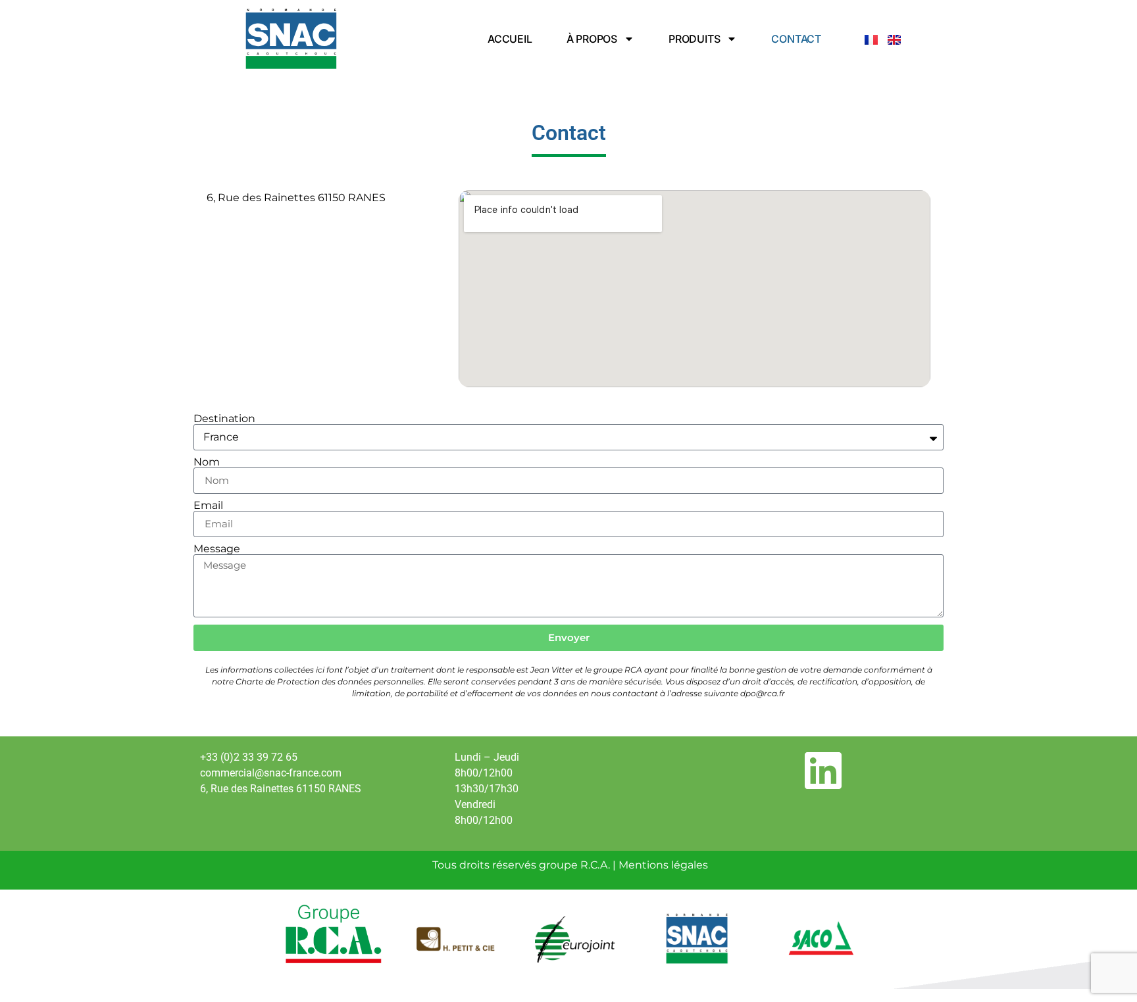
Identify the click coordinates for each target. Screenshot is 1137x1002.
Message (216, 549)
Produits (694, 38)
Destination (224, 419)
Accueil (510, 38)
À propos (592, 38)
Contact (796, 38)
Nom (206, 462)
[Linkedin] (823, 771)
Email (208, 505)
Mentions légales (663, 865)
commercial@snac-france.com (270, 773)
